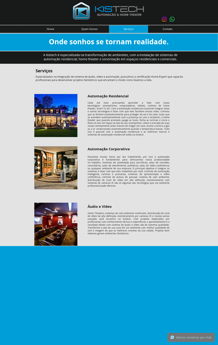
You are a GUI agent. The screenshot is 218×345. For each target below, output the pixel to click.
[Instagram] (164, 19)
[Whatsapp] (172, 19)
